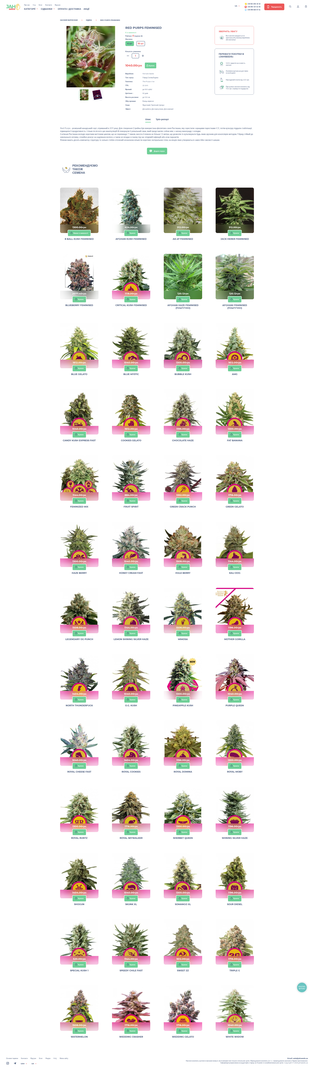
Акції (86, 9)
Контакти (48, 5)
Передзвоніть (276, 7)
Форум (48, 1058)
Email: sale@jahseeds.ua (297, 1058)
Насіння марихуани (69, 20)
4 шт (129, 43)
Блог (40, 5)
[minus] (128, 56)
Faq (34, 5)
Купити (151, 66)
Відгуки (57, 5)
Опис (148, 119)
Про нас (27, 5)
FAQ (55, 1058)
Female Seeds (148, 74)
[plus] (142, 56)
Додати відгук (159, 151)
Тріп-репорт (162, 119)
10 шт (141, 43)
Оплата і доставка (69, 9)
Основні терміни (12, 1058)
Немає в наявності (80, 233)
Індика (89, 20)
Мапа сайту (64, 1058)
